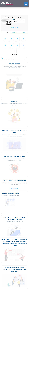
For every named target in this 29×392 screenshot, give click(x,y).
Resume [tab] (14, 32)
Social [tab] (23, 32)
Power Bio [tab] (5, 32)
